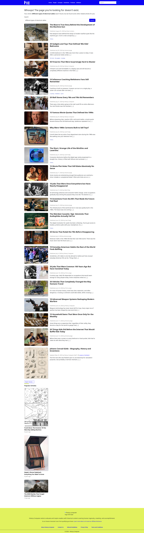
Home (50, 6)
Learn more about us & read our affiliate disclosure (88, 525)
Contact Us (61, 531)
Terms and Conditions (97, 531)
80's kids (52, 62)
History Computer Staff (70, 359)
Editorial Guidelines (72, 531)
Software (78, 6)
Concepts (60, 6)
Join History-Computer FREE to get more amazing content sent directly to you (55, 2)
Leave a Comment (84, 359)
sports (62, 98)
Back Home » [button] (29, 386)
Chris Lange (68, 277)
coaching (52, 98)
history (51, 43)
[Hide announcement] (142, 2)
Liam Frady (67, 136)
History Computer (69, 70)
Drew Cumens (70, 35)
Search (26, 21)
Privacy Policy (84, 531)
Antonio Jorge (68, 54)
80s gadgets (57, 62)
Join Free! (107, 2)
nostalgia (63, 62)
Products (72, 6)
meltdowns (57, 98)
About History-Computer (47, 531)
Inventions (66, 6)
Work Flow (67, 194)
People (54, 6)
